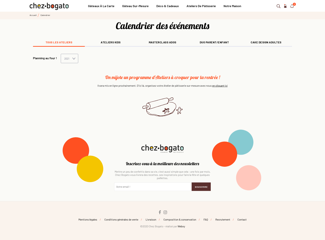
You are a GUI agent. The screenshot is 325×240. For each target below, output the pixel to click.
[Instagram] (165, 212)
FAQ (205, 219)
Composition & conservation (180, 219)
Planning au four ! (45, 58)
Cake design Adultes (266, 42)
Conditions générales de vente (121, 219)
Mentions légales (87, 219)
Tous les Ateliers (59, 42)
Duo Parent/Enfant (214, 42)
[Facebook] (159, 212)
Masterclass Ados (162, 42)
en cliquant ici (220, 85)
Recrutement (222, 219)
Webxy (181, 226)
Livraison (151, 219)
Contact (242, 219)
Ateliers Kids (111, 42)
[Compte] (285, 6)
